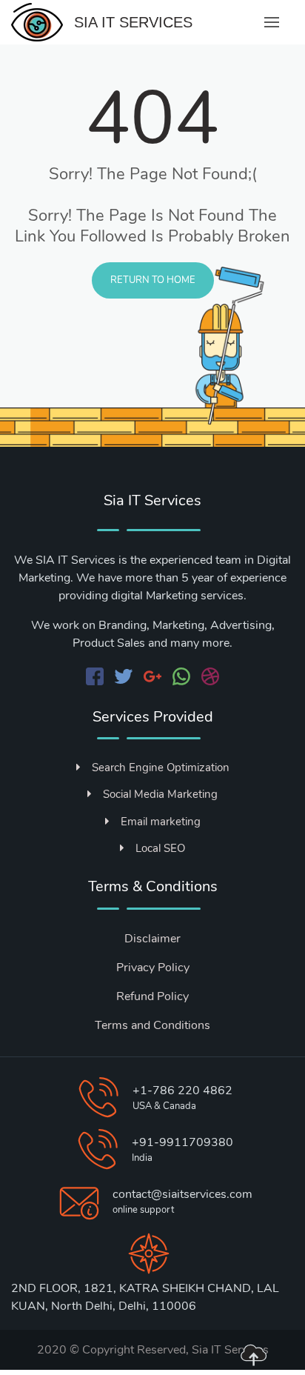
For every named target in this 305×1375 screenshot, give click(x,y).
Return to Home (152, 280)
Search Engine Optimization (160, 767)
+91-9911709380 (182, 1142)
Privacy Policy (153, 967)
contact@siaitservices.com (182, 1194)
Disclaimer (152, 938)
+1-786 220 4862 (182, 1090)
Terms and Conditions (152, 1025)
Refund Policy (152, 996)
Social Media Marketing (160, 794)
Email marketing (161, 821)
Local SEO (160, 848)
